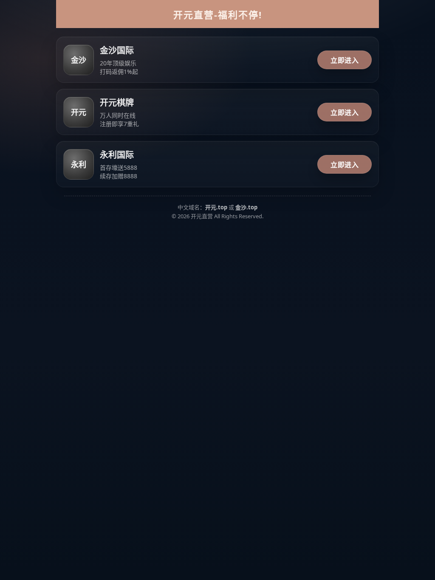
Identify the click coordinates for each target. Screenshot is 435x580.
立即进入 (344, 60)
